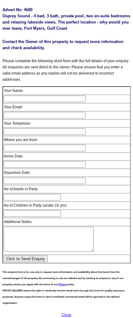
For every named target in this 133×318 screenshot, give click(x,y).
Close (66, 315)
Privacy (62, 284)
